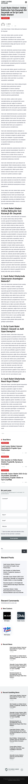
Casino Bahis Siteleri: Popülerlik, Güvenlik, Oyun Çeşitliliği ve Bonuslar (17, 748)
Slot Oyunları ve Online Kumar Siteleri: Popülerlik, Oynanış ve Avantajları (12, 462)
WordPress (10, 780)
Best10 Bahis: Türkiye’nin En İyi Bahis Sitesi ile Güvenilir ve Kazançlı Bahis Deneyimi (18, 739)
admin (9, 24)
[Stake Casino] (21, 619)
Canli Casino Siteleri (6, 2)
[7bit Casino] (7, 633)
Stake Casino (21, 621)
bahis (3, 433)
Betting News (5, 18)
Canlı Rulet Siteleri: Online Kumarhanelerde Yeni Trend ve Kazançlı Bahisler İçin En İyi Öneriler (13, 590)
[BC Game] (7, 619)
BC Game (7, 621)
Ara (2, 548)
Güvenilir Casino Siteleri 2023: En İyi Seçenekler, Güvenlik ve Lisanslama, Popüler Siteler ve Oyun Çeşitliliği (14, 477)
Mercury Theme (16, 780)
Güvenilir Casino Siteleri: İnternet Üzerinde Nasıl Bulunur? (17, 756)
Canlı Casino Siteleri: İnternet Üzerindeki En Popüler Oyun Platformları (11, 448)
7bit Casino (7, 634)
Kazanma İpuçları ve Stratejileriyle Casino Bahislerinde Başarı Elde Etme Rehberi (13, 584)
